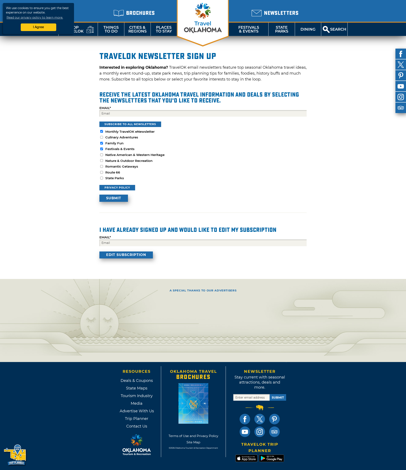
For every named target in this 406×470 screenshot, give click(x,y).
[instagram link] (259, 431)
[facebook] (400, 54)
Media (137, 403)
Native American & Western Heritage (135, 155)
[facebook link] (245, 419)
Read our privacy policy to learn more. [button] (35, 17)
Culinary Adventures (121, 137)
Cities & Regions (137, 29)
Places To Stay (164, 29)
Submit (278, 397)
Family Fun (114, 143)
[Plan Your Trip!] (15, 455)
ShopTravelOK (73, 29)
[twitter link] (259, 419)
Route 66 (112, 172)
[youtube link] (245, 431)
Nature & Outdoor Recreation (128, 161)
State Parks (281, 29)
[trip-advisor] (400, 107)
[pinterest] (400, 75)
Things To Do (111, 29)
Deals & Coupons (137, 380)
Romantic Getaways (121, 166)
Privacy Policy (117, 187)
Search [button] (338, 29)
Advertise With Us (137, 411)
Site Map (193, 442)
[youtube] (400, 86)
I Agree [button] (38, 27)
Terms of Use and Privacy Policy (193, 436)
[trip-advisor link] (274, 431)
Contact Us (136, 426)
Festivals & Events (248, 29)
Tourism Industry (137, 395)
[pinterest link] (274, 419)
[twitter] (400, 64)
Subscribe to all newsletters (130, 124)
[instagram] (400, 97)
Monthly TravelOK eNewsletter (130, 132)
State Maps (136, 388)
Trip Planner (136, 418)
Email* (105, 108)
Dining (307, 29)
